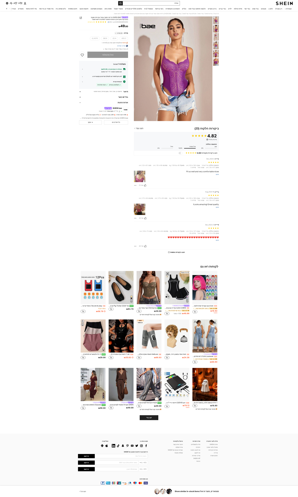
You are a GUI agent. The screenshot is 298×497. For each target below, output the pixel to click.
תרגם (217, 174)
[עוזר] (145, 185)
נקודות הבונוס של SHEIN (175, 450)
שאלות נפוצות (179, 453)
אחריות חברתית (213, 450)
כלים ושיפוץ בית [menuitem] (61, 9)
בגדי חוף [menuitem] (247, 9)
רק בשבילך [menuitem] (278, 9)
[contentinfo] (113, 483)
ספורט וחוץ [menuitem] (108, 9)
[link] (20, 3)
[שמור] (82, 55)
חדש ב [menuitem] (270, 9)
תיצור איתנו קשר (178, 444)
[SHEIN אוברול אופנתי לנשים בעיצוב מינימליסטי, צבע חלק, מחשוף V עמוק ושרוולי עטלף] (121, 384)
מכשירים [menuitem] (21, 9)
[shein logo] (284, 3)
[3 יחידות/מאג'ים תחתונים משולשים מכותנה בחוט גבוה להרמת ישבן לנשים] (93, 336)
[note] (150, 314)
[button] (11, 3)
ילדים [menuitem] (230, 9)
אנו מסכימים (144, 479)
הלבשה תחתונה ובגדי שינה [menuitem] (197, 9)
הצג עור (149, 418)
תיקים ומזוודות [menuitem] (72, 9)
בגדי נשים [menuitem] (255, 9)
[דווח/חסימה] (135, 185)
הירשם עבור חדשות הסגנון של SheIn (136, 452)
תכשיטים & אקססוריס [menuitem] (173, 9)
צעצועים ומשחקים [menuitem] (96, 9)
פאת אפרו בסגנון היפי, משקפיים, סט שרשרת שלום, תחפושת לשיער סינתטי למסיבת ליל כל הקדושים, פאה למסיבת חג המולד (176, 354)
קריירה (216, 453)
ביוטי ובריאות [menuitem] (159, 9)
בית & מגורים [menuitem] (212, 9)
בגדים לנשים (208, 13)
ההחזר (198, 461)
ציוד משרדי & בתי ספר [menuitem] (46, 9)
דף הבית (216, 13)
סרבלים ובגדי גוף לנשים (189, 13)
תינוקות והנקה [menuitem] (84, 9)
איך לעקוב (197, 453)
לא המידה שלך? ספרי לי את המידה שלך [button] (116, 49)
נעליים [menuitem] (184, 9)
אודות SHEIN (214, 444)
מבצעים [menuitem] (263, 9)
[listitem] (204, 293)
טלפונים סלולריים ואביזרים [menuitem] (133, 9)
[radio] (124, 38)
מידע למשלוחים (195, 444)
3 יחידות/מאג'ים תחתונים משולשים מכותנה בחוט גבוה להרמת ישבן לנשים (93, 354)
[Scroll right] (7, 9)
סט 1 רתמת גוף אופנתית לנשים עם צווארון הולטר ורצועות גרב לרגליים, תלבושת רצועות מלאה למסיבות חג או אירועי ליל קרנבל (121, 354)
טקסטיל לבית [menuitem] (148, 9)
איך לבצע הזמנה (195, 450)
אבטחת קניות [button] (117, 81)
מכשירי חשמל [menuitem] (118, 9)
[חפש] (120, 3)
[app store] (106, 447)
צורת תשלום (179, 447)
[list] (129, 445)
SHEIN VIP (196, 458)
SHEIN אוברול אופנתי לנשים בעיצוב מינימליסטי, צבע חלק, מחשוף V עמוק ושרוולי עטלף (121, 405)
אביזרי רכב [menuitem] (12, 9)
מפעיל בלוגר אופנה (212, 447)
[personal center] (25, 3)
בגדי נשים (201, 13)
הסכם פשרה (214, 455)
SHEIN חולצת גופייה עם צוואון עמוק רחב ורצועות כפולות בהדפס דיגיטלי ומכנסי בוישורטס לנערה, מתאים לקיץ (176, 308)
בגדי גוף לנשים (177, 13)
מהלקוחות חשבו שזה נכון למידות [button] (114, 43)
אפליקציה (105, 441)
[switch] (181, 153)
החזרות (198, 447)
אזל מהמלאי (107, 55)
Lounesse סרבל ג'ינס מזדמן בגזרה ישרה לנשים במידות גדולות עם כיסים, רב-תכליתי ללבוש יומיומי (204, 356)
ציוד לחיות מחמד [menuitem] (31, 9)
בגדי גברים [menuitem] (222, 9)
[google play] (102, 447)
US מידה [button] (119, 33)
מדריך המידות (196, 455)
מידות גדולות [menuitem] (238, 9)
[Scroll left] (9, 9)
